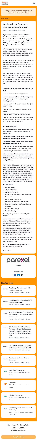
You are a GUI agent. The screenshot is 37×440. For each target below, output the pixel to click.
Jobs (8, 425)
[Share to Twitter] (22, 275)
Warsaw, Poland (24, 385)
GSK (10, 385)
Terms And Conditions (18, 427)
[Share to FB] (15, 275)
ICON (10, 372)
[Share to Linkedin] (18, 275)
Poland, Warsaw (24, 372)
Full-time (16, 372)
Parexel (5, 30)
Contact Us (15, 425)
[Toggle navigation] (34, 3)
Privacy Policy (24, 425)
